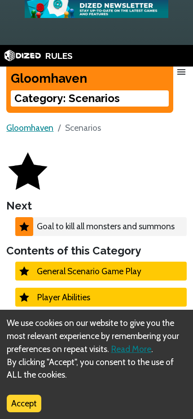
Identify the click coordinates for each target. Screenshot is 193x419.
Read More (131, 348)
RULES (59, 56)
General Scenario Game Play (89, 271)
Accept (24, 403)
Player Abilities (63, 297)
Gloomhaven (29, 127)
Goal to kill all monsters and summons (106, 226)
